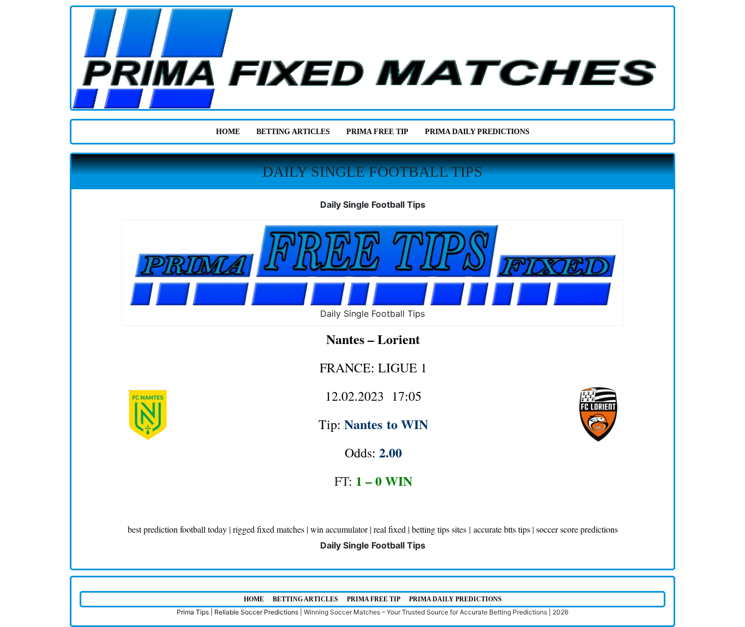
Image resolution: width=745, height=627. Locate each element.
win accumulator (339, 529)
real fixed (390, 529)
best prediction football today (177, 529)
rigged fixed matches (268, 529)
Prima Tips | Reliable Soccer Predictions (237, 612)
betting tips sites (439, 529)
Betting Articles (293, 132)
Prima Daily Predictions (477, 132)
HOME (228, 132)
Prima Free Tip (377, 132)
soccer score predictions (577, 529)
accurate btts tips (501, 529)
